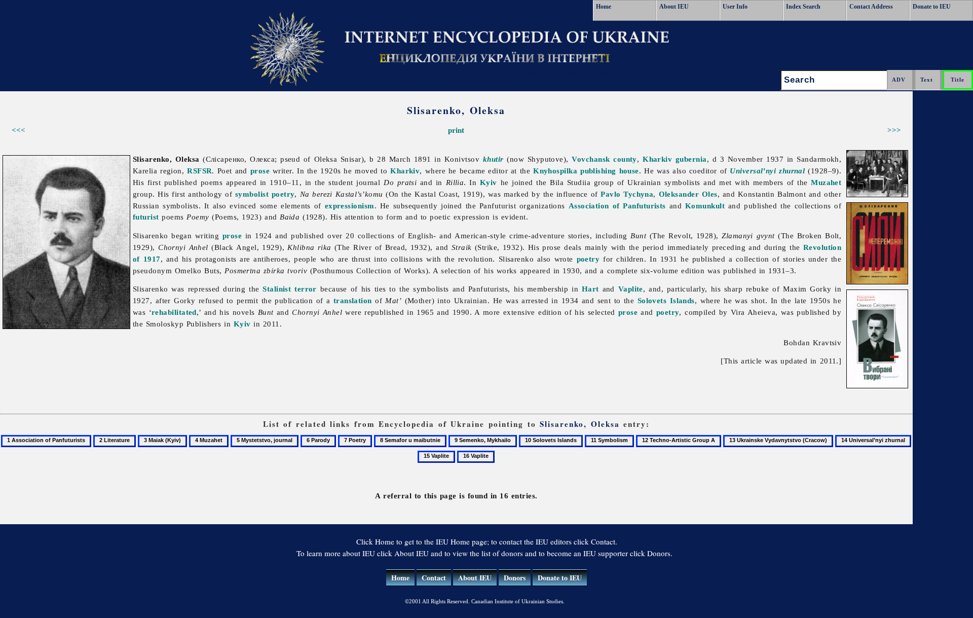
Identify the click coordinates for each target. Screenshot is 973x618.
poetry (283, 194)
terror (305, 288)
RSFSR (199, 170)
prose (260, 170)
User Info (735, 6)
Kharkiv (405, 170)
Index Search (803, 6)
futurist (146, 216)
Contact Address (871, 6)
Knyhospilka (555, 170)
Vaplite (630, 288)
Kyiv (488, 182)
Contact (434, 577)
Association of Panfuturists (617, 205)
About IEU (674, 6)
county (625, 159)
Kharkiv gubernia (675, 159)
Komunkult (705, 205)
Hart (590, 288)
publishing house (609, 170)
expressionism (350, 205)
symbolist (252, 194)
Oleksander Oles (688, 194)
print (456, 130)
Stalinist (277, 288)
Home (603, 6)
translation (352, 300)
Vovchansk (591, 159)
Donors (515, 577)
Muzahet (826, 182)
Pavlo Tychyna (627, 194)
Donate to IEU (932, 6)
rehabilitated (174, 312)
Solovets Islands (666, 300)
